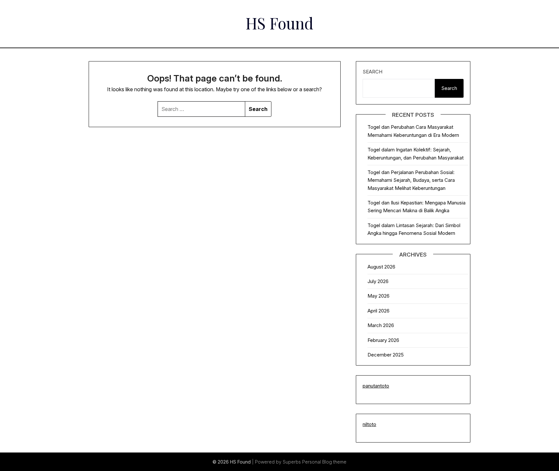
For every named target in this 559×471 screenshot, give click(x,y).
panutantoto (376, 386)
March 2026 (380, 325)
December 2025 (385, 355)
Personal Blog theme (324, 462)
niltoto (369, 424)
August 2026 (381, 267)
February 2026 (383, 340)
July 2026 (378, 281)
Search (372, 72)
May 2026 (378, 296)
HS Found (279, 23)
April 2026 (378, 311)
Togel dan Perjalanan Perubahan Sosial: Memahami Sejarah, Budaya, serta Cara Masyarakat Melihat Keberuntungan (411, 180)
